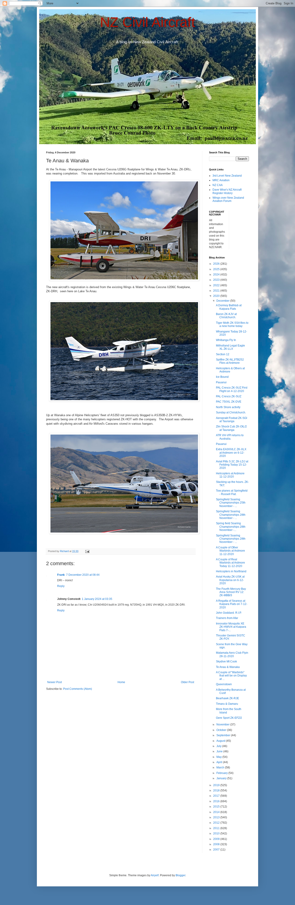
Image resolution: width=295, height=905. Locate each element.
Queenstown (224, 684)
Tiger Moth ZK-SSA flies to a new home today (232, 324)
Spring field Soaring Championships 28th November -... (230, 527)
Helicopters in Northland (231, 571)
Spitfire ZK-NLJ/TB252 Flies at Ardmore (230, 361)
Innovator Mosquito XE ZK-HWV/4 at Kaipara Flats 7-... (231, 627)
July (219, 746)
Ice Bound (222, 376)
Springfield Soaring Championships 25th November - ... (230, 503)
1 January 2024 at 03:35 (97, 599)
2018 (216, 790)
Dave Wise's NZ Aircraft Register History (227, 191)
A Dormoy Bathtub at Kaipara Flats (229, 307)
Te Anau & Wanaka (228, 667)
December (223, 300)
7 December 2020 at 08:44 (83, 574)
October (221, 730)
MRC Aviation (221, 180)
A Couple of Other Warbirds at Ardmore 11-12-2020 (230, 551)
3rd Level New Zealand (227, 175)
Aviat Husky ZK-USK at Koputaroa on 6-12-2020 (230, 580)
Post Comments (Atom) (77, 688)
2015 (216, 806)
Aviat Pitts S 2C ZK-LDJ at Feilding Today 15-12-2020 (232, 465)
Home (121, 682)
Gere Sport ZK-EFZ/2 (229, 717)
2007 (216, 849)
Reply (61, 586)
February (222, 773)
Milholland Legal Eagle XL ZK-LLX (230, 347)
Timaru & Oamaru (227, 703)
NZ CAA (217, 185)
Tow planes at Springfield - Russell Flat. (232, 492)
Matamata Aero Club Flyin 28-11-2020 (232, 654)
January (221, 778)
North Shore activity (228, 407)
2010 (216, 833)
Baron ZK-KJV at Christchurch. (226, 315)
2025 (216, 269)
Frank (61, 574)
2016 (216, 801)
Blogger (180, 875)
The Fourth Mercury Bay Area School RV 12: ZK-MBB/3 (231, 592)
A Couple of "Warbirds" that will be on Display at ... (231, 676)
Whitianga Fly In (226, 340)
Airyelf (155, 875)
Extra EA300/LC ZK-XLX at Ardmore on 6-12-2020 (231, 453)
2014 (216, 812)
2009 (216, 839)
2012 (216, 822)
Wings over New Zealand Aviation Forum (228, 199)
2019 (216, 785)
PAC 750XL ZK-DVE (228, 401)
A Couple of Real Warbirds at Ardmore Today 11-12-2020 (230, 563)
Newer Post (54, 682)
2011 (216, 828)
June (219, 751)
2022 (216, 285)
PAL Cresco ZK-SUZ (228, 396)
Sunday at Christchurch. (231, 412)
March (220, 767)
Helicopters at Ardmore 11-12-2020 (230, 475)
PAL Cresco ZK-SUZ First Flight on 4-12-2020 (231, 389)
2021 (216, 290)
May (219, 757)
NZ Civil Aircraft (147, 22)
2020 (216, 296)
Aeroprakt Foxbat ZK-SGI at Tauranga (231, 419)
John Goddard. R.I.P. (229, 612)
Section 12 (222, 354)
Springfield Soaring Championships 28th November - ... (230, 515)
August (221, 740)
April (219, 762)
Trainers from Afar (227, 618)
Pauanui (221, 382)
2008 (216, 844)
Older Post (187, 682)
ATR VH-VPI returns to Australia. (230, 437)
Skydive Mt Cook (226, 661)
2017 (216, 795)
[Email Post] (87, 551)
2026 (216, 263)
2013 (216, 817)
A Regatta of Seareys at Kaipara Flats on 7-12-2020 (231, 604)
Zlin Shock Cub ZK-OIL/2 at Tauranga (231, 428)
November (223, 724)
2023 (216, 279)
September (223, 735)
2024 (216, 274)
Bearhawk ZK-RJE (227, 698)
